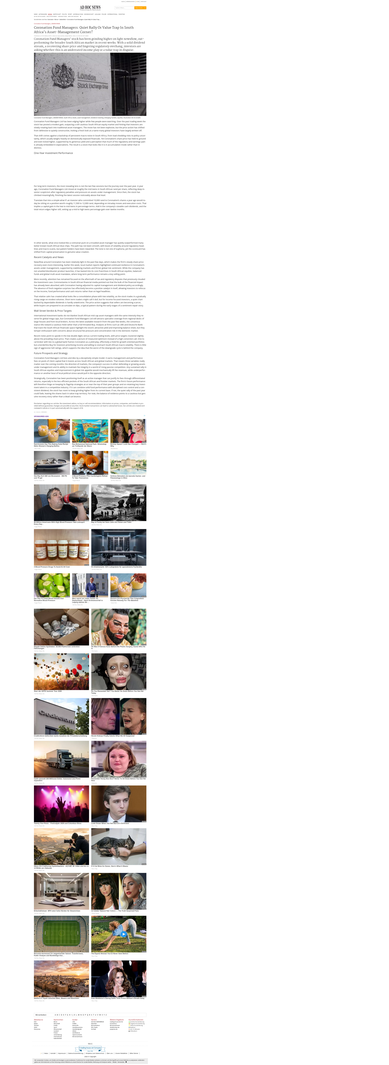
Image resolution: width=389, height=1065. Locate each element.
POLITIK (64, 14)
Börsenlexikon (41, 1015)
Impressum (62, 1053)
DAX (35, 1022)
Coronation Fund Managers (42, 24)
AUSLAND (98, 14)
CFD (73, 1022)
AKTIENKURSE (43, 14)
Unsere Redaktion (121, 1053)
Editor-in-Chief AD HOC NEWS (80, 36)
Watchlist (94, 1023)
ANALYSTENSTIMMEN (51, 16)
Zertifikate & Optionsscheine (77, 1034)
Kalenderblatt (58, 1038)
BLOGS (123, 1)
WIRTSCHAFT (57, 14)
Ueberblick (62, 19)
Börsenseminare (77, 1036)
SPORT (70, 14)
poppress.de (113, 1029)
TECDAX (36, 1025)
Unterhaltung (58, 1035)
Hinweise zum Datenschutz (95, 1053)
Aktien (74, 1031)
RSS (138, 1)
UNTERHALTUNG (78, 14)
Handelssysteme (77, 1027)
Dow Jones (37, 1029)
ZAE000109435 (55, 24)
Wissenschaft (58, 1029)
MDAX (36, 1023)
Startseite (50, 19)
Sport (55, 1027)
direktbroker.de (114, 1027)
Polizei (56, 1033)
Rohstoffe (75, 1025)
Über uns (110, 1053)
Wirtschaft (57, 1023)
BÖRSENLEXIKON (130, 1)
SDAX (35, 1027)
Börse (56, 19)
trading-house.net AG (116, 1022)
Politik (55, 1025)
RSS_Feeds (94, 1027)
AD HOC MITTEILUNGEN (39, 16)
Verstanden (121, 1062)
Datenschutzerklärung (75, 1053)
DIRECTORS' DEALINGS (73, 16)
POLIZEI (104, 14)
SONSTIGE (122, 14)
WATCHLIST (143, 1)
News (46, 1053)
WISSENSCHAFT (89, 14)
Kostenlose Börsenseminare (115, 1024)
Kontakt (93, 1029)
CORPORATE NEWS (62, 16)
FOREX (74, 1023)
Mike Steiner (134, 1053)
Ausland (56, 1031)
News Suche (138, 8)
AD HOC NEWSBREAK (97, 1022)
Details (115, 1062)
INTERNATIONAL (112, 14)
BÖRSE (50, 14)
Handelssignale (77, 1029)
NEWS (36, 14)
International (58, 1036)
